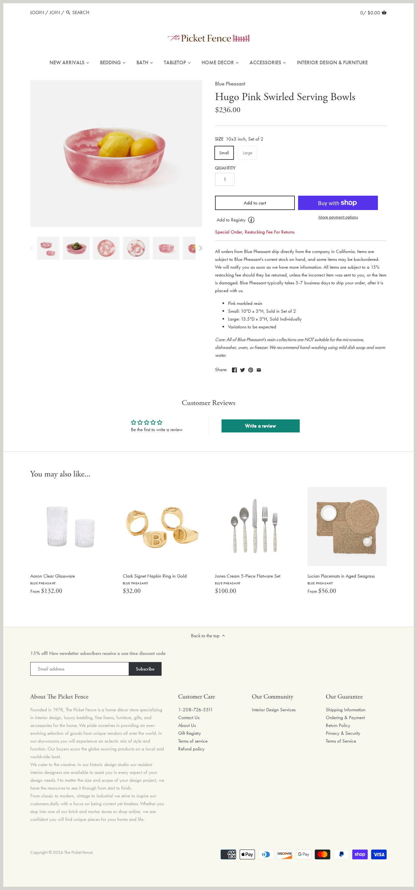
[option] (48, 248)
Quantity (225, 168)
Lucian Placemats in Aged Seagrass (341, 579)
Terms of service (193, 741)
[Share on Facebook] (234, 369)
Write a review (260, 425)
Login (37, 12)
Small (224, 153)
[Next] (200, 248)
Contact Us (188, 717)
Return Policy (338, 725)
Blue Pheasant (230, 83)
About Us (187, 725)
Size (219, 139)
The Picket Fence (78, 852)
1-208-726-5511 (195, 709)
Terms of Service (341, 741)
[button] (255, 220)
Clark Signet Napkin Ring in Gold (155, 579)
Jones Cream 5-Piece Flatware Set (247, 579)
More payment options (338, 217)
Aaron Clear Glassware (52, 579)
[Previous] (32, 248)
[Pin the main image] (250, 369)
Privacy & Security (343, 733)
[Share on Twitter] (242, 369)
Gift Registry (189, 733)
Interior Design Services (273, 709)
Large (247, 153)
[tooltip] (251, 220)
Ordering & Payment (345, 717)
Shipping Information (346, 709)
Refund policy (191, 749)
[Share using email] (258, 369)
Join (55, 12)
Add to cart (255, 203)
